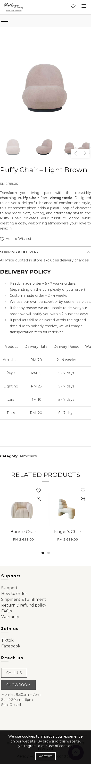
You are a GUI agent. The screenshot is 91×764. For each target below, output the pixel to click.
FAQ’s (6, 611)
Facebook (10, 646)
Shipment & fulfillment (23, 599)
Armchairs (28, 456)
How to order (14, 593)
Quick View (39, 499)
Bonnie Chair (23, 531)
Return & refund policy (23, 605)
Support (9, 588)
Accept (45, 756)
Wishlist (73, 6)
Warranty (10, 617)
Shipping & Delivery (19, 252)
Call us (14, 673)
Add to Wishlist (18, 239)
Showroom (18, 685)
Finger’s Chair (67, 531)
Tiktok (7, 640)
